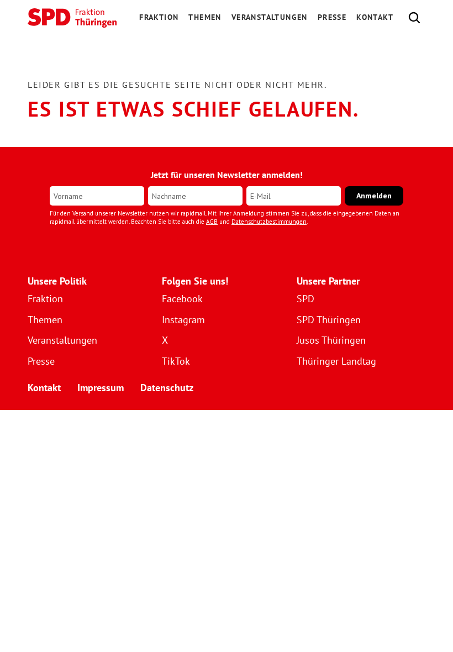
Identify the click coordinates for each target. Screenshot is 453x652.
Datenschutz (166, 387)
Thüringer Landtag (336, 361)
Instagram (183, 319)
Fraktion (45, 298)
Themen (204, 17)
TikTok (176, 361)
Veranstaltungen (269, 17)
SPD (305, 298)
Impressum (100, 387)
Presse (332, 17)
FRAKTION (158, 17)
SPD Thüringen (329, 319)
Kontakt (374, 17)
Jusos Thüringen (331, 340)
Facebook (182, 298)
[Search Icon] (414, 18)
